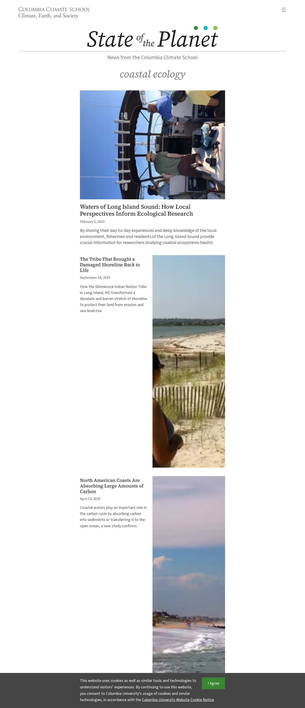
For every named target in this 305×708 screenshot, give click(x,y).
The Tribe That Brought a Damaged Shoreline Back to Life (110, 264)
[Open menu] (283, 9)
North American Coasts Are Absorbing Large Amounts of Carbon (112, 486)
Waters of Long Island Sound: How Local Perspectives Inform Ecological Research (136, 210)
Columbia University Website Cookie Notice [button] (178, 700)
